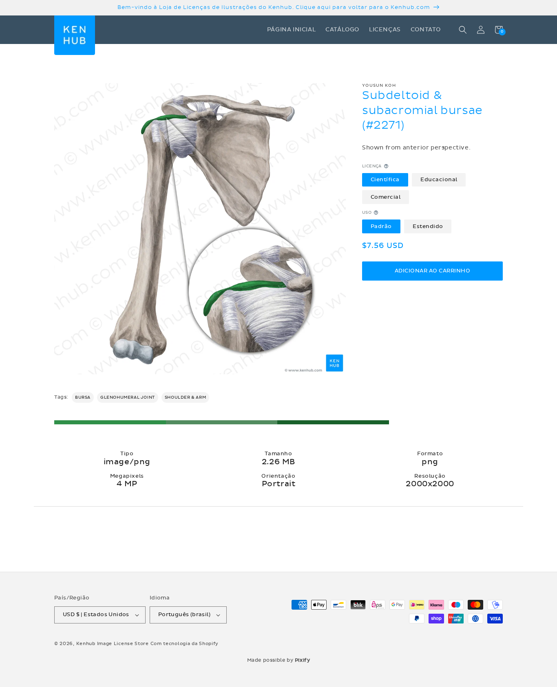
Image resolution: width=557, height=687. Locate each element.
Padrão (381, 226)
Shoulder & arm (185, 397)
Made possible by (278, 660)
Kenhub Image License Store (112, 643)
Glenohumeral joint (127, 397)
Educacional (439, 179)
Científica (385, 179)
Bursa (83, 397)
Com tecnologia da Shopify (184, 643)
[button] (463, 30)
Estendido (428, 226)
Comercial (386, 196)
